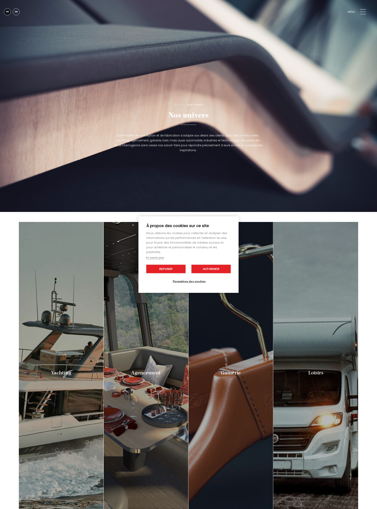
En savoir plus (155, 257)
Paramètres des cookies (189, 281)
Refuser (165, 268)
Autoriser (211, 268)
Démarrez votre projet (317, 11)
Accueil (179, 105)
